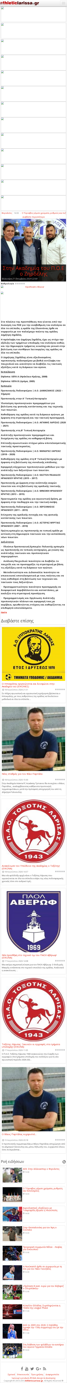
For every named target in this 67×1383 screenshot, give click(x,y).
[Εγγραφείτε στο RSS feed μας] (44, 1368)
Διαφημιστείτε (52, 1374)
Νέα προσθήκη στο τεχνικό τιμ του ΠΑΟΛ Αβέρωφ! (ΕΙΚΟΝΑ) (29, 956)
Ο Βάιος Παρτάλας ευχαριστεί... (19, 1134)
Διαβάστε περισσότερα (33, 216)
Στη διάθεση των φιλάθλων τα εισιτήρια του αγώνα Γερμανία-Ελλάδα (43, 1345)
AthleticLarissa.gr (34, 1380)
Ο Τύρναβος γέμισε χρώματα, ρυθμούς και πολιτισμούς (43, 1189)
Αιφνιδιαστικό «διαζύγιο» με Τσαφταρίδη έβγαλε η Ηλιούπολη (40, 1209)
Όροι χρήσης (37, 1374)
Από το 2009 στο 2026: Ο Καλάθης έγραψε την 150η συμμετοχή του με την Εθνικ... (43, 1327)
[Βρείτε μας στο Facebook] (22, 1368)
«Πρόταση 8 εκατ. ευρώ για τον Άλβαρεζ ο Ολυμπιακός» (43, 1287)
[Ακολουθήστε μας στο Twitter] (32, 1368)
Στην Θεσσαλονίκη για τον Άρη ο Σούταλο (40, 1228)
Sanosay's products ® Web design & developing (33, 1378)
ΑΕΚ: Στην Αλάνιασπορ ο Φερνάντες (41, 1169)
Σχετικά (11, 1374)
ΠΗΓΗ (4, 612)
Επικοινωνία (23, 1374)
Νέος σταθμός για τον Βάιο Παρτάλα (22, 774)
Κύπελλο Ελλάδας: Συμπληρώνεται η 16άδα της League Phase (41, 1306)
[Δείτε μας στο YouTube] (26, 1368)
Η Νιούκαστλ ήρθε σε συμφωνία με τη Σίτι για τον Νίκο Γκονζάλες (42, 1267)
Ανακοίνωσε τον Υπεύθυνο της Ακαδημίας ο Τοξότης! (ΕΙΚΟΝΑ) (31, 866)
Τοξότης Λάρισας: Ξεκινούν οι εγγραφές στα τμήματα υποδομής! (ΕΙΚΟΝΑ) (31, 1045)
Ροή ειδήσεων (12, 1161)
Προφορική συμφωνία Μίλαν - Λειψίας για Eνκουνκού (42, 1248)
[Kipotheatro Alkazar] (33, 286)
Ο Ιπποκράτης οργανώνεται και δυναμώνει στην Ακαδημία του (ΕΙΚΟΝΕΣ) (28, 684)
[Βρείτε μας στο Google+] (38, 1368)
